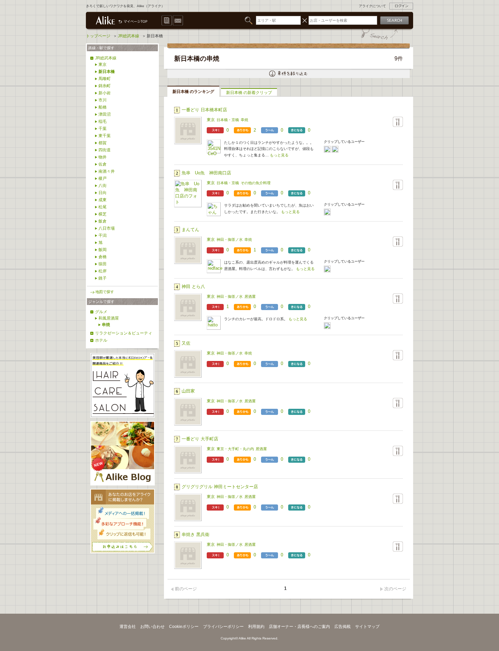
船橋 (102, 107)
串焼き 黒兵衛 (195, 534)
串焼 (244, 120)
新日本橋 (106, 71)
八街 (102, 185)
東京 (211, 119)
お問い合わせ (152, 626)
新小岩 (104, 93)
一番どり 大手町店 (200, 438)
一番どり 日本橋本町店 (204, 109)
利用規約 (256, 626)
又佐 (186, 343)
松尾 (102, 207)
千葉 (102, 128)
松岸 (102, 271)
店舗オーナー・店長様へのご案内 (299, 626)
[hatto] (327, 325)
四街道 (104, 150)
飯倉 (102, 221)
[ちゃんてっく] (327, 212)
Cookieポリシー (184, 626)
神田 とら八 (193, 286)
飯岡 (102, 249)
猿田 (102, 264)
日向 (102, 192)
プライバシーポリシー (223, 626)
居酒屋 (250, 296)
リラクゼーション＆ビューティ (123, 333)
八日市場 (106, 228)
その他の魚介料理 (256, 183)
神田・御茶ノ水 (230, 239)
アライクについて (372, 6)
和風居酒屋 (108, 318)
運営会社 (127, 626)
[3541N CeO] (327, 149)
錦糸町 (104, 85)
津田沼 (104, 114)
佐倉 (102, 164)
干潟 (102, 235)
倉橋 (102, 256)
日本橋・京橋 (228, 120)
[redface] (327, 269)
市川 (102, 100)
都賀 (102, 142)
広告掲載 (342, 626)
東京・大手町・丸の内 (235, 449)
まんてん (190, 229)
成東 (102, 199)
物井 (102, 157)
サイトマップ (367, 626)
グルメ (101, 311)
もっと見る (279, 155)
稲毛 (102, 121)
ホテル (101, 340)
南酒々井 (106, 171)
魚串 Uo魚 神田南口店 (206, 172)
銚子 (102, 278)
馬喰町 (104, 78)
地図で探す (104, 292)
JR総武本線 (105, 58)
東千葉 (104, 135)
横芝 (102, 214)
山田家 (188, 391)
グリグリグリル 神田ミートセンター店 (220, 486)
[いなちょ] (335, 149)
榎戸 (102, 178)
